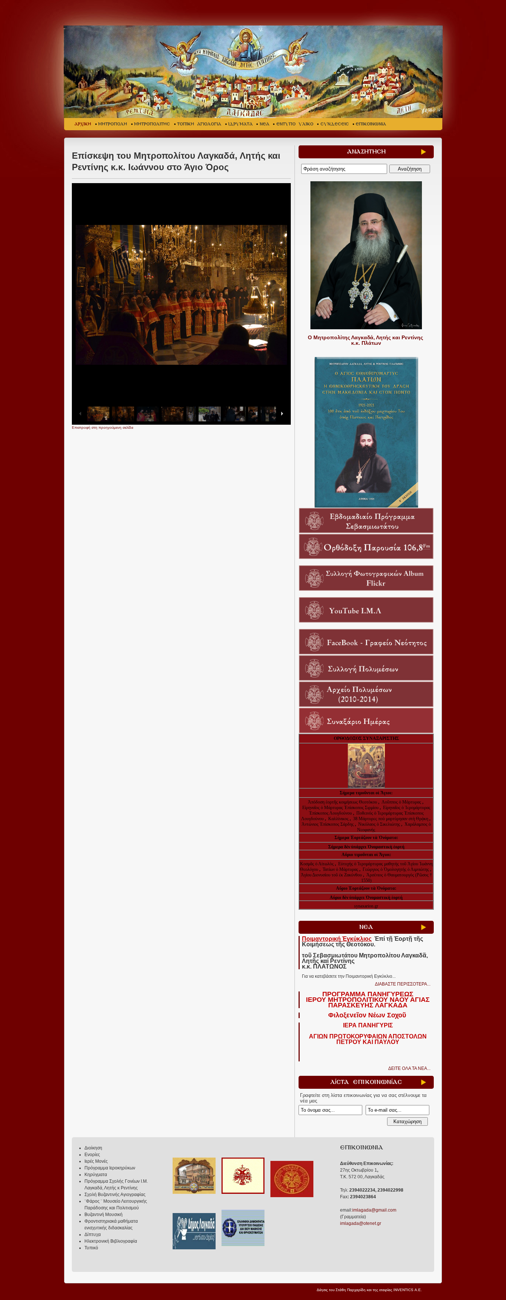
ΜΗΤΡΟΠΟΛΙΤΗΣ (152, 124)
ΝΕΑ (264, 124)
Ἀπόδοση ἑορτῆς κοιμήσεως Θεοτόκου (343, 802)
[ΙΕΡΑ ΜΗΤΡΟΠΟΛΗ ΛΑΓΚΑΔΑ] (254, 72)
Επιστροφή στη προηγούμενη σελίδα (102, 427)
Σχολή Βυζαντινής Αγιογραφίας (115, 1194)
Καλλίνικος (339, 818)
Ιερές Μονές (96, 1161)
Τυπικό (91, 1247)
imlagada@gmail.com (374, 1210)
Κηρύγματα (95, 1174)
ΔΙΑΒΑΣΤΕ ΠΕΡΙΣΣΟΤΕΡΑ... (402, 984)
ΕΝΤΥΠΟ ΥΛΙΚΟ (294, 124)
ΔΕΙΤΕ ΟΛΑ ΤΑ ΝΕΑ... (409, 1068)
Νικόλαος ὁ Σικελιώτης (379, 824)
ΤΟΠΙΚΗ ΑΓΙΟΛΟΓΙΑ (199, 124)
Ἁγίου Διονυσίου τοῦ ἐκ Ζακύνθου (332, 875)
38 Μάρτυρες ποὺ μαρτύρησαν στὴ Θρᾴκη (390, 818)
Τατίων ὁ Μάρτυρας (341, 869)
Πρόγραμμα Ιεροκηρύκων (109, 1168)
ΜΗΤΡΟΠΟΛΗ (112, 124)
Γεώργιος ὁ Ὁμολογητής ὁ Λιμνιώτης (396, 869)
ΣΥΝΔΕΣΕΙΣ (334, 124)
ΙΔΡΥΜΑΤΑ (240, 124)
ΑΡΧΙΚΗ (82, 124)
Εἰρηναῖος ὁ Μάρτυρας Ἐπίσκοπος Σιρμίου (340, 807)
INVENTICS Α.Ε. (407, 1290)
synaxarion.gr (366, 906)
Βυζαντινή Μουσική (103, 1214)
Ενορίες (92, 1154)
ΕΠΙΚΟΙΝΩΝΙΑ (371, 124)
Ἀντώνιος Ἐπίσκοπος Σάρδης (328, 824)
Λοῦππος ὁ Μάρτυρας (402, 802)
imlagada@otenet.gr (360, 1223)
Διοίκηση (93, 1148)
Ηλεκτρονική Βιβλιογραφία (110, 1241)
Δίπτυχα (92, 1234)
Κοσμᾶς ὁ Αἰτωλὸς (317, 863)
